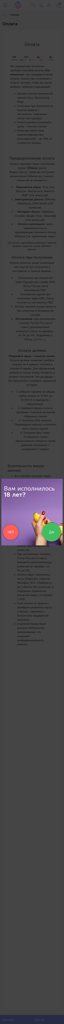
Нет (11, 532)
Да (51, 532)
